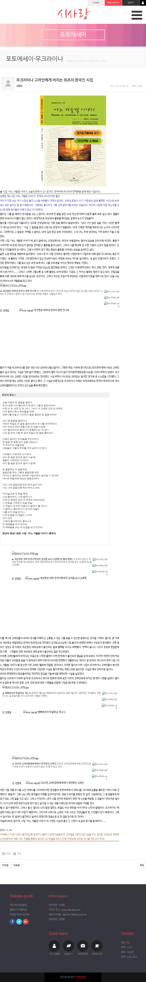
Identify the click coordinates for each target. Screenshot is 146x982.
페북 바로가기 (113, 3)
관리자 (130, 3)
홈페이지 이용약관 (18, 910)
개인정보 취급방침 (18, 905)
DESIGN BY (73, 977)
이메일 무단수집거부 (19, 914)
